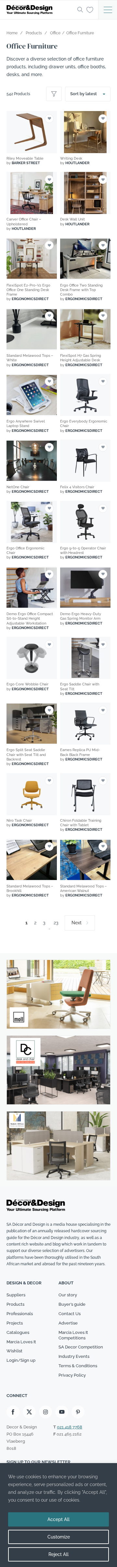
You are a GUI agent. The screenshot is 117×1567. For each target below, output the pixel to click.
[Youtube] (61, 1412)
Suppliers (15, 1294)
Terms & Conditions (77, 1365)
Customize (58, 1536)
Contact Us (69, 1313)
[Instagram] (45, 1412)
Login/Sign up (20, 1360)
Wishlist (14, 1351)
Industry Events (73, 1356)
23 (56, 922)
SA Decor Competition (80, 1347)
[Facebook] (13, 1412)
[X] (29, 1412)
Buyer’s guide (71, 1304)
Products (15, 1304)
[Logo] (39, 10)
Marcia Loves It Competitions (73, 1335)
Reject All (58, 1554)
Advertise (68, 1323)
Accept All (58, 1519)
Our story (67, 1294)
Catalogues (17, 1332)
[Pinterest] (78, 1412)
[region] (58, 1515)
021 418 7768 (69, 1427)
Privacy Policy (72, 1375)
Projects (14, 1323)
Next (77, 922)
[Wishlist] (90, 9)
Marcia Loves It (21, 1341)
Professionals (19, 1313)
